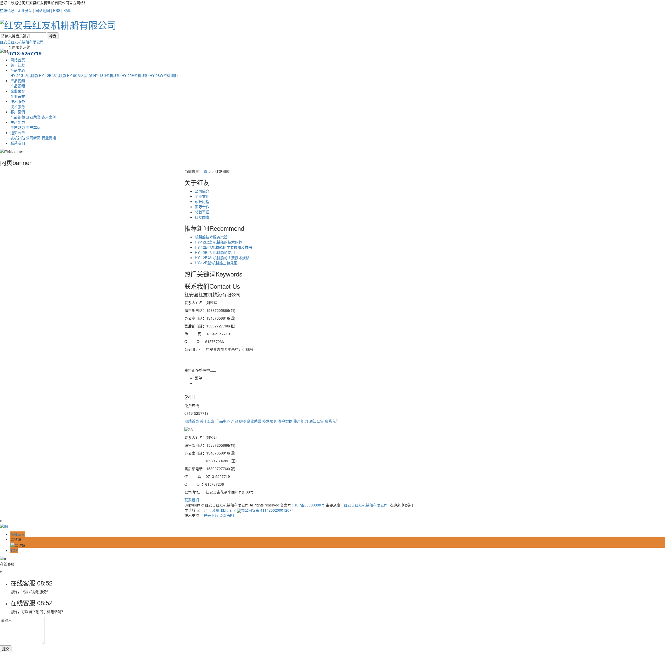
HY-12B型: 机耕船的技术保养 (218, 242)
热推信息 (7, 10)
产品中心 (17, 70)
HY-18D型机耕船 (107, 75)
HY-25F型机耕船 (135, 75)
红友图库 (202, 217)
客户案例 (17, 111)
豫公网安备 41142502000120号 (267, 510)
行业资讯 (49, 137)
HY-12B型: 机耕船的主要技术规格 (222, 257)
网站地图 (42, 10)
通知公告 (17, 132)
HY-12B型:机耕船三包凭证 (216, 262)
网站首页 (17, 59)
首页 (207, 171)
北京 (207, 510)
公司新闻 (33, 137)
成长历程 (202, 201)
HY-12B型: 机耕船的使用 (215, 252)
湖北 (224, 510)
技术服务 (17, 101)
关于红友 (17, 65)
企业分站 (25, 10)
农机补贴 (17, 137)
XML (67, 10)
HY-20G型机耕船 (24, 75)
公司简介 (202, 191)
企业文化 (202, 196)
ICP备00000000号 (310, 505)
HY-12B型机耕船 (52, 75)
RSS (56, 10)
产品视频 (17, 80)
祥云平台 (211, 515)
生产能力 (17, 122)
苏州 (215, 510)
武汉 (232, 510)
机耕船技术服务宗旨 (211, 236)
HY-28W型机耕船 (164, 75)
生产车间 (33, 127)
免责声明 (226, 515)
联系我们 (17, 143)
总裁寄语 (202, 211)
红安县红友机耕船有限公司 (22, 41)
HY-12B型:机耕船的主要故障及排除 (223, 247)
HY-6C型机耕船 (79, 75)
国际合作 (202, 206)
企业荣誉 (17, 91)
